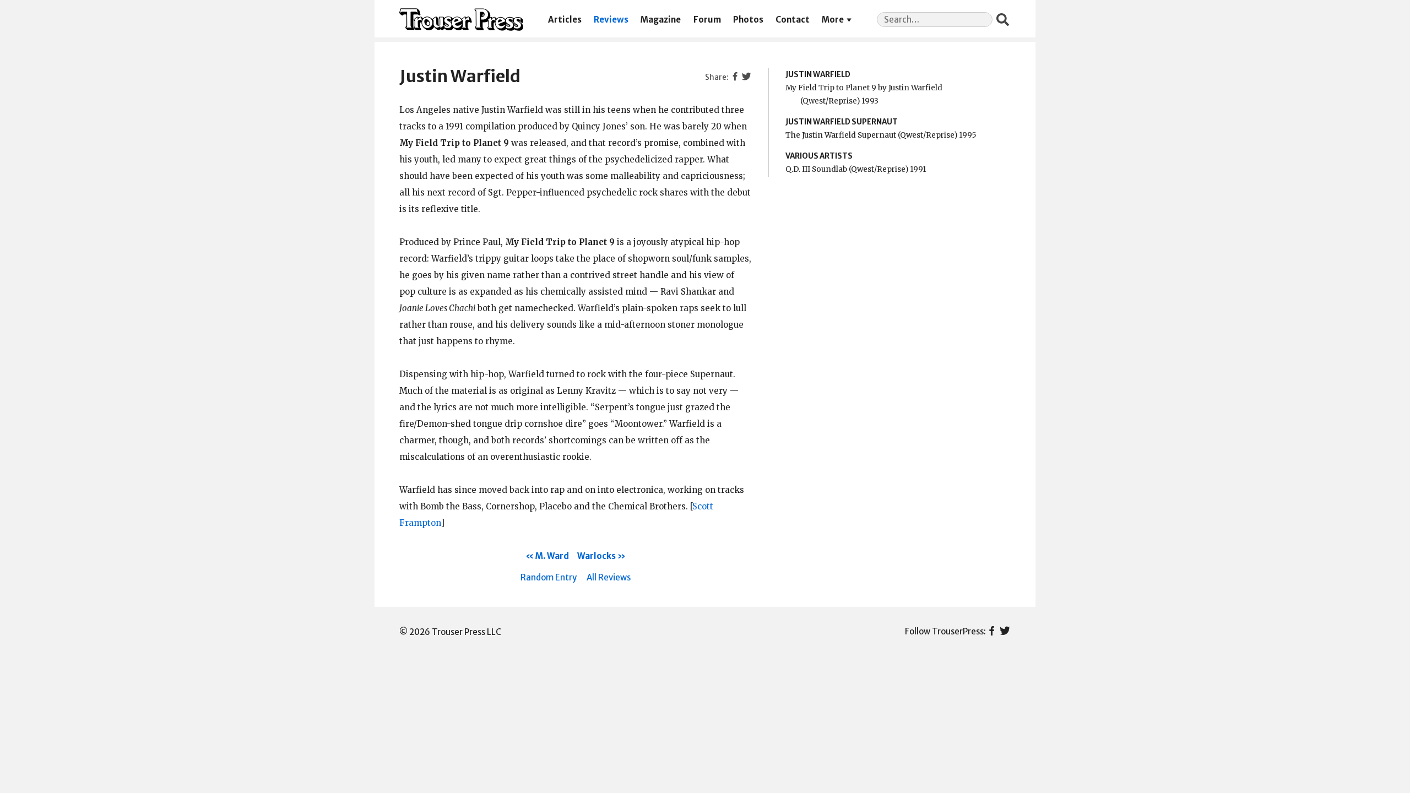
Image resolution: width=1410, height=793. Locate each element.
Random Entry (548, 577)
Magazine (661, 19)
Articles (565, 19)
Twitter (1005, 631)
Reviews (611, 19)
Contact (793, 19)
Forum (707, 19)
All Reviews (609, 577)
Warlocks (596, 556)
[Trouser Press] (461, 19)
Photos (748, 19)
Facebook (991, 631)
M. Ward (552, 556)
